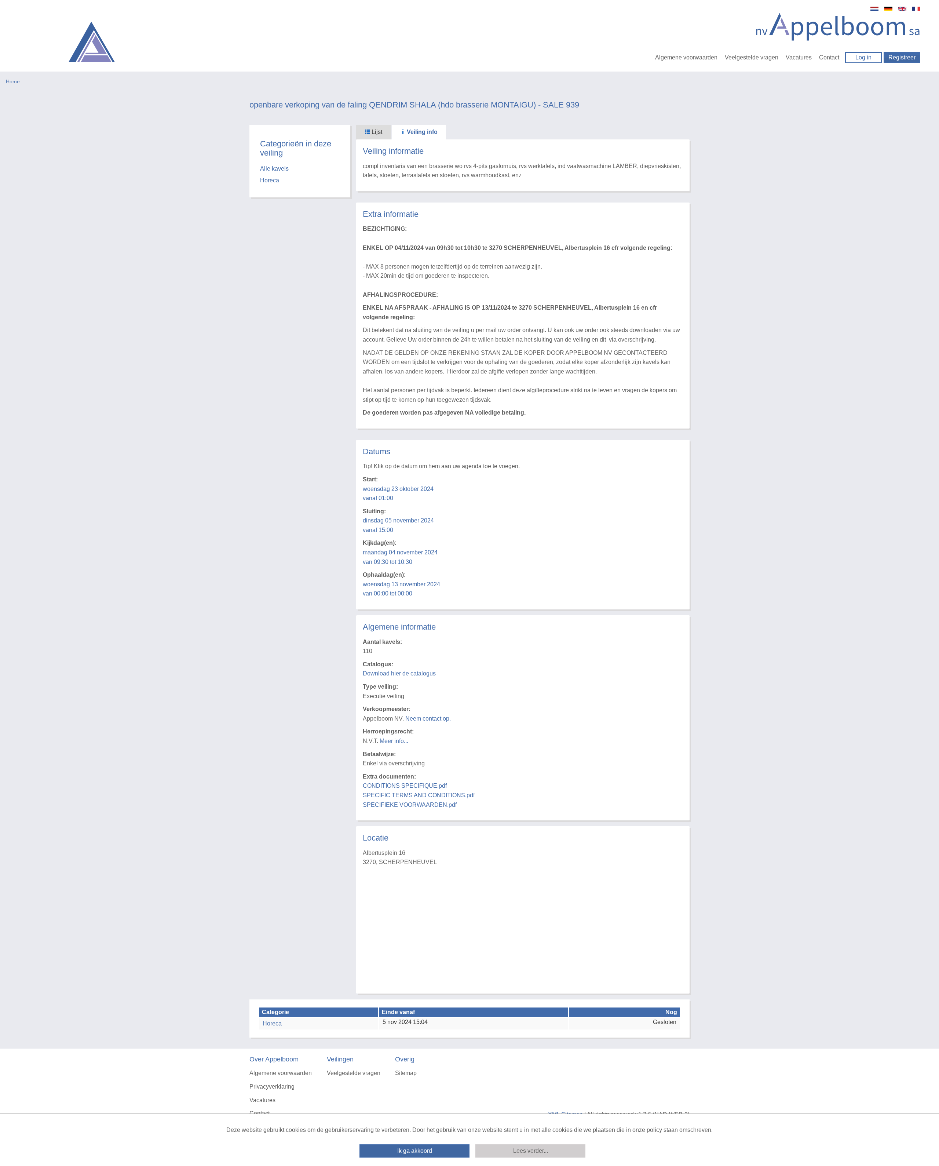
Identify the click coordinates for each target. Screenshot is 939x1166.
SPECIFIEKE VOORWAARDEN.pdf (410, 805)
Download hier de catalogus (399, 673)
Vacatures (799, 57)
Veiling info (421, 132)
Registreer (902, 57)
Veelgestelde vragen (751, 57)
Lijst (376, 132)
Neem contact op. (428, 718)
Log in (863, 57)
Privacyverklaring (272, 1086)
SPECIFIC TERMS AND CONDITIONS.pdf (419, 795)
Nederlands (874, 9)
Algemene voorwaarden (686, 57)
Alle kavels (274, 168)
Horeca (269, 180)
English (902, 9)
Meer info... (394, 741)
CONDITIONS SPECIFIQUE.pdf (405, 786)
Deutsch (888, 9)
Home (13, 81)
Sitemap (406, 1073)
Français (916, 9)
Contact (829, 57)
